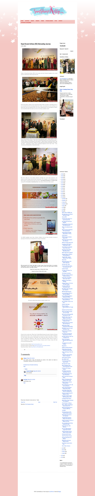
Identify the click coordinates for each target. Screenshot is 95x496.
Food (56, 20)
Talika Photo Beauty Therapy (67, 435)
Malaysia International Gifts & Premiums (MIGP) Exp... (67, 408)
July (63, 207)
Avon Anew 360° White (66, 264)
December (64, 198)
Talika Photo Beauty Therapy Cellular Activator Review (67, 432)
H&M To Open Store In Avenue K (67, 252)
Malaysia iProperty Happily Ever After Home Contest (67, 230)
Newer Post (23, 402)
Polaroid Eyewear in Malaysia (67, 403)
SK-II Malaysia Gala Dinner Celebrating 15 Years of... (66, 371)
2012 (62, 455)
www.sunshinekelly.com (64, 78)
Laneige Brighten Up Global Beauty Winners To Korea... (67, 233)
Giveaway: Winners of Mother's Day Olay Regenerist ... (67, 255)
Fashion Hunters (64, 235)
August (63, 205)
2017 (62, 190)
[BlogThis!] (22, 46)
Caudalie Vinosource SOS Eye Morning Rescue (67, 382)
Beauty (32, 20)
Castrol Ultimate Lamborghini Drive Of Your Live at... (67, 247)
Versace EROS (64, 217)
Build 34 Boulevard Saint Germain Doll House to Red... (67, 366)
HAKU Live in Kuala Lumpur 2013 (67, 242)
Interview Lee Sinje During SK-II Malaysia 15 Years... (67, 393)
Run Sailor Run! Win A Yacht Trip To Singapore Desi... (67, 337)
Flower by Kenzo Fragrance (66, 357)
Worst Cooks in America (66, 446)
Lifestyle (27, 20)
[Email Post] (24, 349)
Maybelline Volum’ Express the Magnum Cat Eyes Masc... (67, 317)
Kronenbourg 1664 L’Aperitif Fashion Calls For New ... (66, 245)
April (63, 448)
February (63, 451)
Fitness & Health (49, 20)
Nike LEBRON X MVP (65, 359)
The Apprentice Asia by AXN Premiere (66, 343)
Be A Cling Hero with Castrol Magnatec (67, 222)
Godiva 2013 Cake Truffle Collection (66, 426)
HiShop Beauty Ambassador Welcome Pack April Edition (67, 350)
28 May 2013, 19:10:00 (31, 379)
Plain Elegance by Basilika (66, 273)
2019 (62, 186)
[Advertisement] (47, 33)
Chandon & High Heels (66, 304)
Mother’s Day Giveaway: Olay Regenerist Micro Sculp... (67, 380)
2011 (62, 457)
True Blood (64, 410)
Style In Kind (64, 259)
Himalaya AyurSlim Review (66, 434)
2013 (62, 197)
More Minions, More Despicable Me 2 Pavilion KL (67, 289)
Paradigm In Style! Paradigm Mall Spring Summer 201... (67, 396)
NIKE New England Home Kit (66, 291)
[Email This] (21, 46)
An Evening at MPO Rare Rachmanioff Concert (66, 286)
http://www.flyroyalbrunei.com (37, 344)
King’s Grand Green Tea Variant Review (67, 377)
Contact (60, 20)
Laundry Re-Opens (65, 268)
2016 (62, 191)
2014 (62, 195)
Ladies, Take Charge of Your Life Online (67, 352)
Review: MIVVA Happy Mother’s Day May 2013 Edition (67, 296)
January (63, 453)
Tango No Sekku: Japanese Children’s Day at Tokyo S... (67, 257)
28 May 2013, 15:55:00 (30, 358)
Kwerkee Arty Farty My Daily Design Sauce (66, 331)
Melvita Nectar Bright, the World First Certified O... (67, 401)
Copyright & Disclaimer (26, 22)
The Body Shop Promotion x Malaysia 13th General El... (67, 418)
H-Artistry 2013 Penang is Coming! (66, 368)
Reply (24, 366)
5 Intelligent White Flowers (66, 398)
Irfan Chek (25, 379)
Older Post (55, 402)
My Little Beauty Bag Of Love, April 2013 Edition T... (67, 374)
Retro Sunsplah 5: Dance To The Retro (67, 302)
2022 (62, 181)
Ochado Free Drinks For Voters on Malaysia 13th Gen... (67, 421)
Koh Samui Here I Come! (66, 363)
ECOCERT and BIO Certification (67, 347)
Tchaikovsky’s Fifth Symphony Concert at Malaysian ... (67, 355)
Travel (42, 20)
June (63, 209)
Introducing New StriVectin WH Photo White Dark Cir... (67, 225)
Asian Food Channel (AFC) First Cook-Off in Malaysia (67, 294)
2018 (62, 188)
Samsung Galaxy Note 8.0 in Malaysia (66, 438)
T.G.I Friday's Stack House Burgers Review (66, 361)
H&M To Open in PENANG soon (67, 212)
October (63, 202)
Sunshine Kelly (28, 371)
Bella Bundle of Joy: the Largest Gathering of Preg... (67, 328)
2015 (62, 193)
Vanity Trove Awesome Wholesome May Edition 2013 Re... (67, 340)
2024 (62, 177)
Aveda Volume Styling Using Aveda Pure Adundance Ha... (67, 391)
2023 (62, 179)
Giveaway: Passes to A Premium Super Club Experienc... (67, 323)
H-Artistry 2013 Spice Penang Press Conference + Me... (67, 266)
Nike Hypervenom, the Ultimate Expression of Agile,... (67, 215)
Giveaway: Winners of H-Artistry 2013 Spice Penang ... (67, 284)
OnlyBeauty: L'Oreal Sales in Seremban (66, 281)
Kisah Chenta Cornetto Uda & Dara (67, 443)
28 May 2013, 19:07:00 (37, 371)
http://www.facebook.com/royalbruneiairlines (42, 345)
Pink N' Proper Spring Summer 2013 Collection (67, 240)
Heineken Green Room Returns (67, 309)
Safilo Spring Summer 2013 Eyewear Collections (66, 262)
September (64, 204)
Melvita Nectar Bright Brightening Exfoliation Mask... (67, 326)
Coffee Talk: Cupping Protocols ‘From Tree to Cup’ (67, 312)
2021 (62, 183)
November (64, 200)
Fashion (37, 20)
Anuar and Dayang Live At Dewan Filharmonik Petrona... (67, 299)
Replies (26, 369)
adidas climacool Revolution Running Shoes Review (66, 388)
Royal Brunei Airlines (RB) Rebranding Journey (66, 250)
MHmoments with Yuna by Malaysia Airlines (66, 441)
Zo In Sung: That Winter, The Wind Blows (67, 271)
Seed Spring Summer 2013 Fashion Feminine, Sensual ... (67, 412)
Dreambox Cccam (26, 364)
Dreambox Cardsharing (34, 364)
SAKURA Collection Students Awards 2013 (67, 237)
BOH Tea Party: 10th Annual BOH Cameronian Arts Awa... (67, 315)
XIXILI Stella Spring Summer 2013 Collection (67, 415)
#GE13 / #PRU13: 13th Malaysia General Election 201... (67, 405)
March (63, 449)
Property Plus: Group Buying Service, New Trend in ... (66, 278)
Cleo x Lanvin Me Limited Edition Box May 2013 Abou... (67, 423)
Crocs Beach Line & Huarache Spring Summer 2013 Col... (67, 334)
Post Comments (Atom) (29, 404)
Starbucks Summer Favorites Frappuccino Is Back (67, 320)
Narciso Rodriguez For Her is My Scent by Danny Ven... (67, 385)
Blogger (59, 491)
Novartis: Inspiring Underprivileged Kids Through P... (67, 307)
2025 (62, 175)
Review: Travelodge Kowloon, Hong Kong (66, 90)
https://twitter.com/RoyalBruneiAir (37, 346)
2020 (62, 184)
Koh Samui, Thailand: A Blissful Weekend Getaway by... (67, 275)
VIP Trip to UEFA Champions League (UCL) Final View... (66, 429)
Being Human (64, 345)
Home (22, 20)
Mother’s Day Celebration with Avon (67, 227)
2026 (62, 174)
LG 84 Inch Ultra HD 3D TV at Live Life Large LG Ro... (67, 219)
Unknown (25, 358)
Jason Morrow (51, 491)
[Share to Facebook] (24, 46)
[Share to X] (23, 46)
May (63, 211)
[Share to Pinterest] (25, 46)
